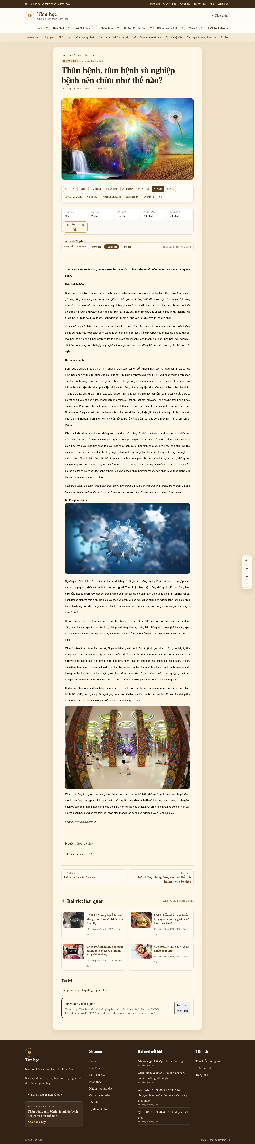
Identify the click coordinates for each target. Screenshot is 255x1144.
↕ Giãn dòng (111, 189)
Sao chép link (132, 197)
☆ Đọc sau (92, 197)
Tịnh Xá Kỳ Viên (174, 37)
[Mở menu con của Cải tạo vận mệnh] (182, 27)
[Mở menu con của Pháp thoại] (118, 27)
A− (66, 189)
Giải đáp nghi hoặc (85, 37)
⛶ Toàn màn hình (73, 197)
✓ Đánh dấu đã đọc (111, 197)
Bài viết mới (200, 3)
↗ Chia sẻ (149, 197)
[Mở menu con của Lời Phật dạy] (94, 27)
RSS (211, 3)
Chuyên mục (169, 3)
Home (39, 28)
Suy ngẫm (49, 37)
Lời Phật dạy (82, 28)
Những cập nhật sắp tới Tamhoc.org (160, 1061)
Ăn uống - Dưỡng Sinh (85, 55)
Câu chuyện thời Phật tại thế (113, 37)
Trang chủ (155, 3)
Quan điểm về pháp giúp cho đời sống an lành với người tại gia (162, 1075)
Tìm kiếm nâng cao (208, 1061)
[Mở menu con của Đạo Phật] (68, 27)
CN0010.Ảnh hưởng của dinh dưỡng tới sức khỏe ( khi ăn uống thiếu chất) (104, 950)
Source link (85, 843)
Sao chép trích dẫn (182, 1008)
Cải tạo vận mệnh (167, 28)
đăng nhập (80, 990)
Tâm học (47, 14)
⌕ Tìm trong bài (75, 227)
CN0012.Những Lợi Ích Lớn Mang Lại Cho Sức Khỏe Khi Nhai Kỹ (104, 919)
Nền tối (170, 189)
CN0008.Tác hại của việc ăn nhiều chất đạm (171, 948)
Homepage (184, 3)
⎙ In (160, 197)
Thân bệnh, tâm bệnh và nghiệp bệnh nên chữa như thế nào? (53, 1113)
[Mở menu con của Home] (47, 27)
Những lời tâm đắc (135, 28)
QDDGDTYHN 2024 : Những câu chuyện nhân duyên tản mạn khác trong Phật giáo (162, 1095)
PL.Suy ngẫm (65, 37)
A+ (74, 189)
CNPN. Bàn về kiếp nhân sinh (147, 37)
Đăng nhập (223, 3)
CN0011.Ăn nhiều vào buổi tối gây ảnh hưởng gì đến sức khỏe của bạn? (172, 919)
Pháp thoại (107, 28)
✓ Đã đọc (126, 247)
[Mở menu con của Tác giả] (201, 27)
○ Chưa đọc (95, 247)
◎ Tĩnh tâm (127, 189)
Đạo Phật (58, 28)
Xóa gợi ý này (37, 1122)
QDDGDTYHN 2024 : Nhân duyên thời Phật (163, 1115)
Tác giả (192, 28)
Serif (83, 189)
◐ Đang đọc (111, 247)
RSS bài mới (203, 1068)
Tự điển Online (217, 28)
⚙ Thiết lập (143, 189)
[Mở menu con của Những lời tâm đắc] (151, 27)
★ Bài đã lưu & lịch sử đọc (44, 1094)
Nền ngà (158, 189)
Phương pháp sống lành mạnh (201, 37)
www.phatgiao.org (85, 821)
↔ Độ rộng (95, 189)
